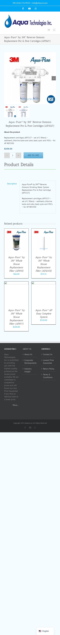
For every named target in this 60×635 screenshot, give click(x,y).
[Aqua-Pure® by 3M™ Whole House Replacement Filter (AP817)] (16, 283)
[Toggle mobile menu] (54, 29)
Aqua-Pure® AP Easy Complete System (43, 313)
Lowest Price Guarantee (48, 361)
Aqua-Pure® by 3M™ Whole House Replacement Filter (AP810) (16, 264)
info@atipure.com (39, 3)
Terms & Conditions (47, 376)
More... (16, 405)
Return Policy (48, 368)
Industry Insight (27, 370)
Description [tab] (12, 183)
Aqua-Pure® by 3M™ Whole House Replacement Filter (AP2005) (43, 264)
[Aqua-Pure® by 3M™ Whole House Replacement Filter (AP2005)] (44, 230)
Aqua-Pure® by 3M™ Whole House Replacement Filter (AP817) (16, 317)
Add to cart (33, 155)
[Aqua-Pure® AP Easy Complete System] (44, 283)
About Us (28, 354)
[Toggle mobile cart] (48, 29)
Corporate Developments (30, 361)
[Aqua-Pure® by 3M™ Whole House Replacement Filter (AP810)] (16, 230)
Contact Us (47, 354)
